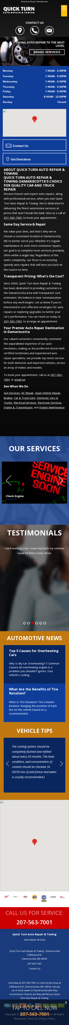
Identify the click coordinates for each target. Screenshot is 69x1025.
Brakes (8, 398)
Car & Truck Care (24, 398)
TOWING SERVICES (46, 48)
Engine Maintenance (52, 407)
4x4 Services (12, 393)
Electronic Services (49, 402)
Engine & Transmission (18, 407)
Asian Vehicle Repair (47, 393)
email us (20, 379)
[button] (34, 119)
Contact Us (20, 145)
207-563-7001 (13, 217)
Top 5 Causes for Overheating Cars (34, 653)
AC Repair (27, 393)
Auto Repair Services (34, 939)
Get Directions (20, 159)
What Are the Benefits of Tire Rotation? (33, 691)
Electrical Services (25, 402)
